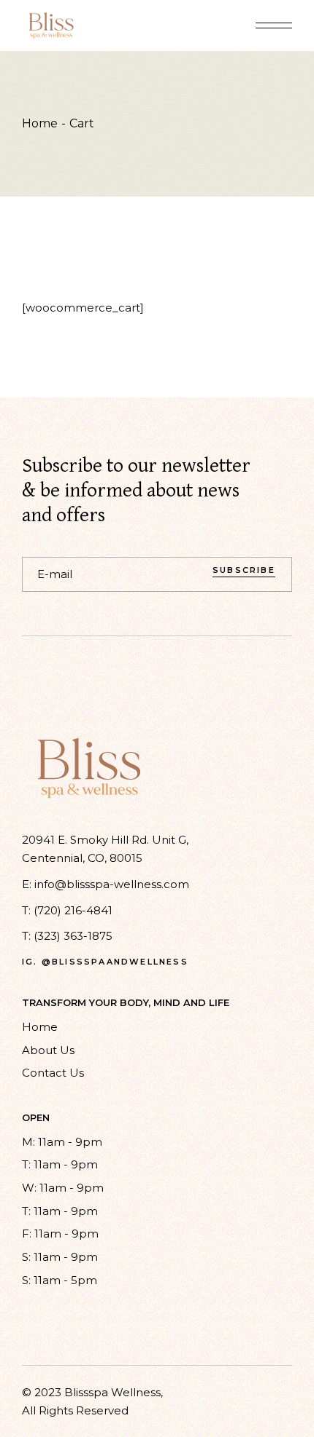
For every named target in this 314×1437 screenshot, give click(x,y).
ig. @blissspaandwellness (105, 962)
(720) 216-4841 (73, 910)
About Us (48, 1050)
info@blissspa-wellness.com (111, 884)
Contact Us (53, 1073)
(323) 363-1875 (73, 936)
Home (40, 1027)
